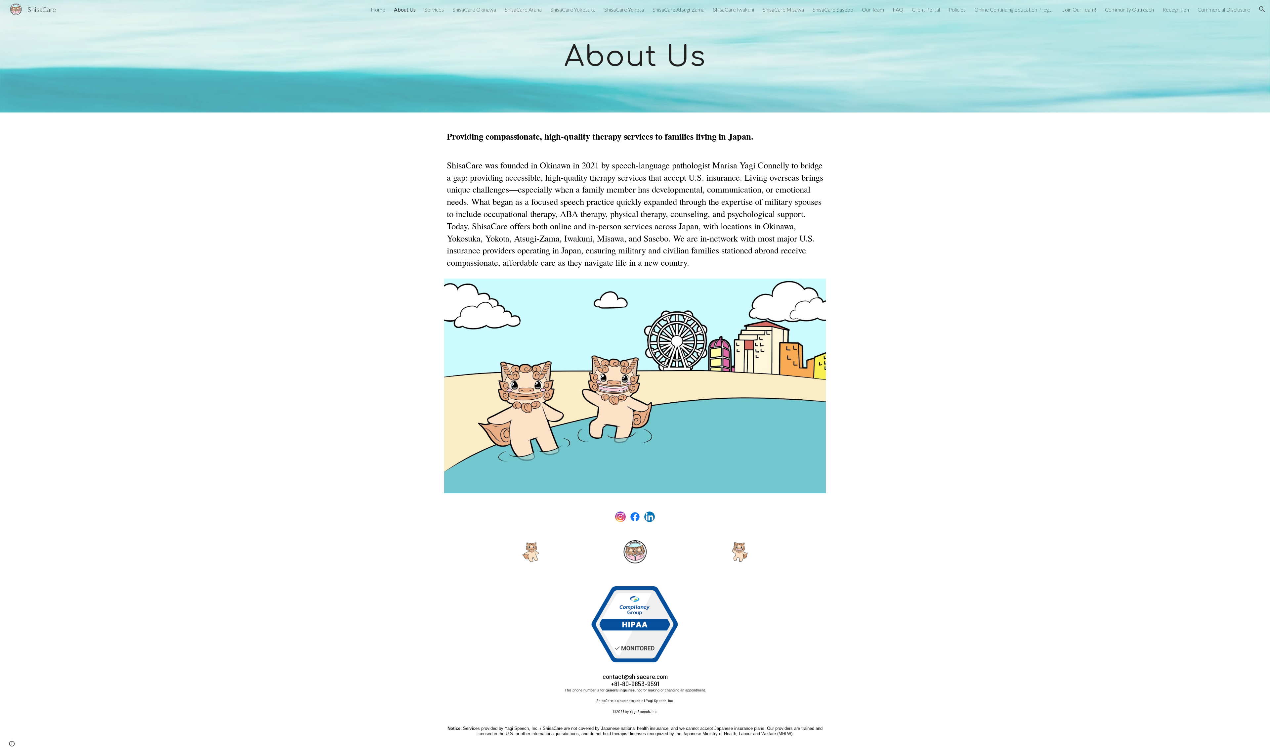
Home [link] (378, 9)
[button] (1262, 9)
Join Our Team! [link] (1079, 9)
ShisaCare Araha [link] (523, 9)
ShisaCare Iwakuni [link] (733, 9)
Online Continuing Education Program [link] (1014, 9)
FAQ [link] (898, 9)
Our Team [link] (873, 9)
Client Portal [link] (926, 9)
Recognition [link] (1176, 9)
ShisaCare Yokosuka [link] (573, 9)
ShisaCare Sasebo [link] (833, 9)
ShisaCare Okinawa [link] (474, 9)
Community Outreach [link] (1129, 9)
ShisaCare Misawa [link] (783, 9)
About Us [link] (405, 9)
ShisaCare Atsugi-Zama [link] (678, 9)
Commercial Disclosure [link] (1224, 9)
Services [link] (434, 9)
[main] (635, 56)
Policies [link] (957, 9)
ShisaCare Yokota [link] (624, 9)
